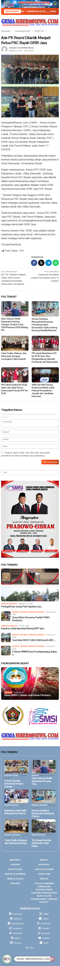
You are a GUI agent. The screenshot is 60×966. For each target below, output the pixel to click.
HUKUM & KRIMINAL (15, 874)
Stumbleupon (17, 923)
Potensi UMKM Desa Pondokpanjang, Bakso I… (34, 653)
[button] (7, 959)
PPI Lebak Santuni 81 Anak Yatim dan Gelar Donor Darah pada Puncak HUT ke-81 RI (14, 389)
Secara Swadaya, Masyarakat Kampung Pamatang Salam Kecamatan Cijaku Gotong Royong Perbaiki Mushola (44, 324)
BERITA (15, 612)
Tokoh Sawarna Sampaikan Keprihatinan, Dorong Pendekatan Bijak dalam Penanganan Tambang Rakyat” (44, 892)
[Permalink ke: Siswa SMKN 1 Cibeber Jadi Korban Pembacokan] (30, 683)
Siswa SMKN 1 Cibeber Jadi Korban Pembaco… (28, 695)
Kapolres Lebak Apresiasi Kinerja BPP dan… (23, 628)
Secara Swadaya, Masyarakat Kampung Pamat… (43, 813)
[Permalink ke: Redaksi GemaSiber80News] (4, 49)
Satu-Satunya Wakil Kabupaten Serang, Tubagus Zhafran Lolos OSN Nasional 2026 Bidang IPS (14, 324)
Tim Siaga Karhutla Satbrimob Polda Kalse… (41, 843)
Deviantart (17, 933)
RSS (31, 947)
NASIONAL (44, 864)
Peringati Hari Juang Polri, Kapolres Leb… (21, 606)
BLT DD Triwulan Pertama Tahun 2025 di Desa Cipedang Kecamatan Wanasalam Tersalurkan (13, 277)
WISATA (44, 879)
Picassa (17, 943)
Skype (17, 938)
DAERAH (24, 612)
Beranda (15, 860)
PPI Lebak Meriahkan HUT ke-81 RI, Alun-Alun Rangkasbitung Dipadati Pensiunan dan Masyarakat (45, 357)
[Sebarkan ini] (34, 263)
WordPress (45, 923)
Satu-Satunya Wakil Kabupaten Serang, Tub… (42, 781)
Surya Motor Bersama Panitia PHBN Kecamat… (30, 619)
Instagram (17, 928)
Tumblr (45, 919)
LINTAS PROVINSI (44, 869)
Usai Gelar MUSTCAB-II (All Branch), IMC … (34, 640)
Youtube (46, 938)
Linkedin (46, 928)
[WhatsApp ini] (55, 263)
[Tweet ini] (41, 263)
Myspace (45, 933)
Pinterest (17, 919)
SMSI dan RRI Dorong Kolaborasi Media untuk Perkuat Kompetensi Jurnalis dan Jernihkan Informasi (43, 390)
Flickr (45, 943)
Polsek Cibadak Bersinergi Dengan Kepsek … (13, 783)
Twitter (46, 914)
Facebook (17, 914)
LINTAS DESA (15, 869)
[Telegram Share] (48, 263)
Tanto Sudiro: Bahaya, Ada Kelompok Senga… (16, 842)
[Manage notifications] (52, 959)
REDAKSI (15, 883)
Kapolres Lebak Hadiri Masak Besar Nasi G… (15, 812)
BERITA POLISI (11, 775)
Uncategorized (9, 604)
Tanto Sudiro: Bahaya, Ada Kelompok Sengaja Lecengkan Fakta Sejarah (13, 356)
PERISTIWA (44, 874)
